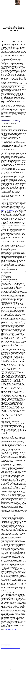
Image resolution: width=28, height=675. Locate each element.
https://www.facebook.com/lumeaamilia (10, 648)
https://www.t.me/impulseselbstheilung (10, 656)
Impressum (4, 636)
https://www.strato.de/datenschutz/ (9, 210)
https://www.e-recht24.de (11, 629)
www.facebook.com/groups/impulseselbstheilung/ (13, 652)
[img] (17, 2)
